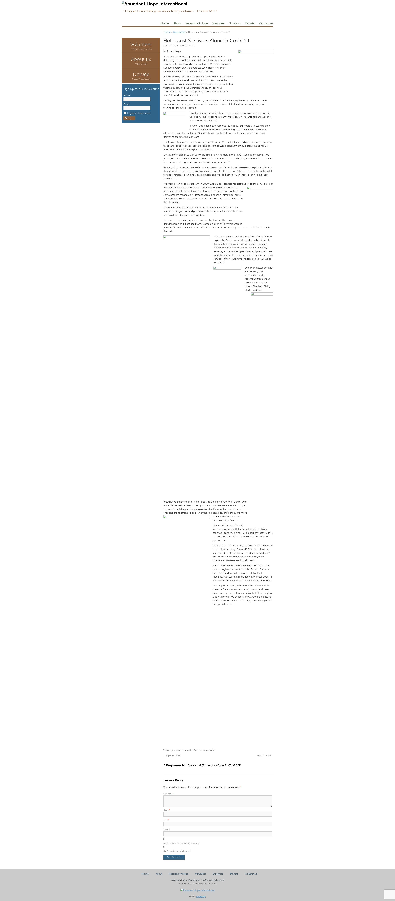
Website (166, 829)
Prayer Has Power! (172, 756)
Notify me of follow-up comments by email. (181, 843)
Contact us (266, 23)
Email (166, 820)
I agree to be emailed (138, 113)
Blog (259, 2)
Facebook (221, 2)
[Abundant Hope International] (197, 890)
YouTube (269, 2)
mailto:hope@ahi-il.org (213, 880)
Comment (168, 794)
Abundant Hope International (185, 880)
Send (127, 118)
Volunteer (218, 23)
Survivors (235, 23)
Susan (191, 46)
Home (165, 23)
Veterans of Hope (197, 23)
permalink (210, 750)
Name (166, 810)
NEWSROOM (247, 2)
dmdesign (201, 896)
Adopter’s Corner (265, 756)
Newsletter (232, 2)
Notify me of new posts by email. (177, 851)
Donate (250, 23)
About (177, 23)
